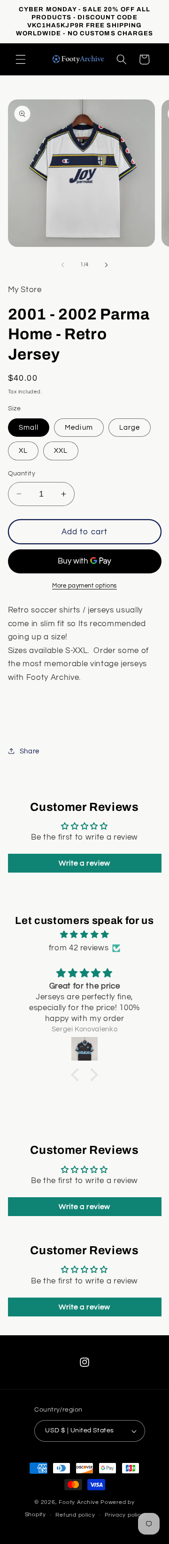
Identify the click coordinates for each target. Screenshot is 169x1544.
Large (129, 427)
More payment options (84, 585)
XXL (61, 450)
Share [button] (29, 751)
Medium (79, 427)
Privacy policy (125, 1515)
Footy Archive (79, 1502)
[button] (20, 59)
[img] (84, 935)
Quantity (22, 473)
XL (23, 450)
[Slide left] (63, 264)
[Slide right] (106, 264)
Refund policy (75, 1515)
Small (29, 427)
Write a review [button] (84, 863)
